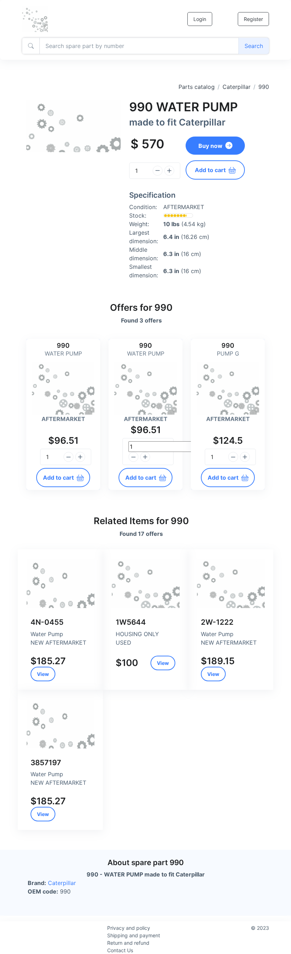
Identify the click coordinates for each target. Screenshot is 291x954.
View (43, 674)
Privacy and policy (128, 928)
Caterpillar (237, 86)
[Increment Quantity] (169, 171)
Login (199, 19)
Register (253, 19)
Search (254, 45)
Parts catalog (197, 86)
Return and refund (128, 943)
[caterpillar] (60, 583)
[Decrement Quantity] (158, 171)
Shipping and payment (133, 935)
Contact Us (120, 950)
